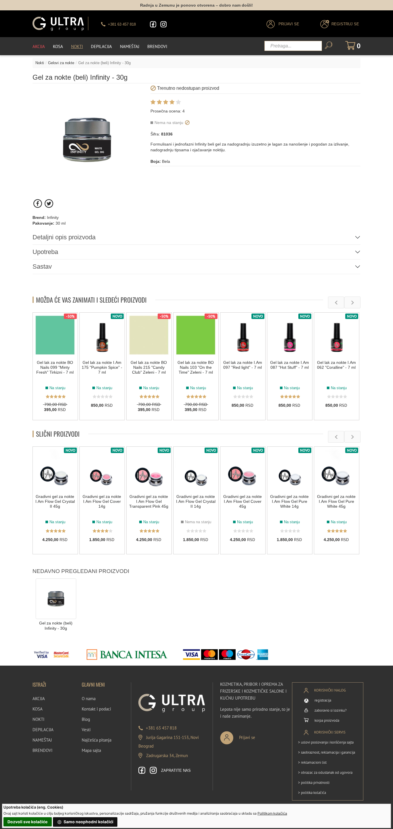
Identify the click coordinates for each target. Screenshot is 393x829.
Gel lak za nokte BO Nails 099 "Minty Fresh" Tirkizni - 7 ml (55, 367)
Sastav (42, 266)
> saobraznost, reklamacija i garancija (326, 752)
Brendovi (157, 46)
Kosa (58, 46)
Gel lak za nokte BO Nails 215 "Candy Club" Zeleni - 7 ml (149, 367)
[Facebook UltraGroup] (153, 24)
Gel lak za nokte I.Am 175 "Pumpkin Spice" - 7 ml (102, 367)
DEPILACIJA (43, 729)
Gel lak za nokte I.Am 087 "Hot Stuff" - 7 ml (289, 365)
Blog (86, 719)
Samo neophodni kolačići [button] (88, 821)
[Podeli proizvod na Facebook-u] (38, 203)
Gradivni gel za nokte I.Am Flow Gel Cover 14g (102, 501)
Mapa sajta (91, 750)
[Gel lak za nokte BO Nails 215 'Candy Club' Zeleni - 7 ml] (149, 335)
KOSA (38, 709)
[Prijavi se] (256, 735)
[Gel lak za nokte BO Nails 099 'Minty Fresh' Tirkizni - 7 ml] (55, 335)
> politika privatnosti (313, 782)
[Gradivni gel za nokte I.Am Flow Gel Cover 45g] (242, 469)
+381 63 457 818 (161, 728)
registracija (322, 700)
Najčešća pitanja (96, 740)
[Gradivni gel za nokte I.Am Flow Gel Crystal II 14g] (196, 469)
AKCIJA (39, 698)
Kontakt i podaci (96, 709)
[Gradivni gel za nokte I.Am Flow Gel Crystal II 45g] (55, 469)
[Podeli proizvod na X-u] (49, 203)
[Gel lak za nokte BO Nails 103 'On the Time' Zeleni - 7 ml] (196, 335)
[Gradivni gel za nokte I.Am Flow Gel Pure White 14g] (289, 469)
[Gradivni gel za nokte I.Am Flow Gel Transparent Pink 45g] (149, 469)
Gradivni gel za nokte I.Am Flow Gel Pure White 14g (289, 501)
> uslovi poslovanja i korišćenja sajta (326, 742)
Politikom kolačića (272, 813)
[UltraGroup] (58, 24)
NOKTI (38, 719)
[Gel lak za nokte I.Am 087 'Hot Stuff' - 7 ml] (289, 335)
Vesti (86, 729)
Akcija (39, 46)
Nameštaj (129, 46)
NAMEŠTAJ (42, 740)
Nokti (77, 46)
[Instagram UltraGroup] (163, 24)
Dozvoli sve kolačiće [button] (27, 821)
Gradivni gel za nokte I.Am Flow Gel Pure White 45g (336, 501)
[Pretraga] (328, 45)
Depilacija (101, 46)
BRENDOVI (42, 750)
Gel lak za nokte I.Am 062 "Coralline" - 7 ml (336, 365)
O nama (89, 698)
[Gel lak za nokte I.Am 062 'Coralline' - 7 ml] (336, 335)
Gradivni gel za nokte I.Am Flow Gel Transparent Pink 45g (148, 501)
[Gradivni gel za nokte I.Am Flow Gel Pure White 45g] (336, 469)
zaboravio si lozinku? (330, 710)
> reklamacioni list (312, 762)
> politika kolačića (312, 792)
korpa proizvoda (326, 720)
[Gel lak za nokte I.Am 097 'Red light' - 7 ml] (242, 335)
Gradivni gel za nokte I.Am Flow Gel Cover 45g (242, 501)
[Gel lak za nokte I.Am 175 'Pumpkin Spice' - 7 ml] (102, 335)
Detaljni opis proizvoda (64, 237)
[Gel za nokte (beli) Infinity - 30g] (56, 598)
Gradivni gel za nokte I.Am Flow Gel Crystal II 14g (195, 501)
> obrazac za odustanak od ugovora (325, 772)
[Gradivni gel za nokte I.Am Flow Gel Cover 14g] (102, 469)
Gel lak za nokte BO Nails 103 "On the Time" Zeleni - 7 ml (196, 367)
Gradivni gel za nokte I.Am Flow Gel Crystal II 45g (55, 501)
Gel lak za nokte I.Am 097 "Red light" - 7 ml (242, 365)
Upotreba (45, 251)
